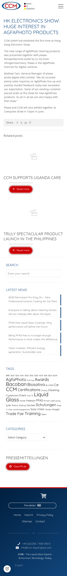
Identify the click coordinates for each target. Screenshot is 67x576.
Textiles (48, 409)
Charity (44, 390)
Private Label (49, 400)
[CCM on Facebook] (36, 496)
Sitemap (27, 521)
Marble (23, 400)
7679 (41, 375)
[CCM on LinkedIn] (23, 496)
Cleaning (53, 390)
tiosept (55, 409)
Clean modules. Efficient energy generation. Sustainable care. (27, 350)
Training (33, 413)
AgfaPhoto (16, 379)
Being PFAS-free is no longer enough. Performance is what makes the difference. (33, 337)
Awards (42, 379)
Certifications (29, 389)
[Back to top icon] (59, 568)
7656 (31, 375)
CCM (11, 389)
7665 (36, 375)
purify (58, 400)
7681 (45, 375)
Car (56, 385)
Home (17, 514)
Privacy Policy (45, 514)
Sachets (31, 405)
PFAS (39, 400)
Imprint (28, 514)
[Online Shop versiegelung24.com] (43, 496)
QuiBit (8, 405)
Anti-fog (30, 380)
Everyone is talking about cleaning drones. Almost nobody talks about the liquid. (33, 312)
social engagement (21, 409)
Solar (34, 409)
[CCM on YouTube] (29, 496)
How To (30, 395)
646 (8, 375)
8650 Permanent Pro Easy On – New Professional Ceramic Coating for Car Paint (33, 299)
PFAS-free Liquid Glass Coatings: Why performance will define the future (30, 324)
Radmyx (22, 405)
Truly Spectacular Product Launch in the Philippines (33, 236)
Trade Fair (15, 413)
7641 (22, 375)
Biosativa (36, 384)
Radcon (15, 405)
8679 (55, 375)
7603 (12, 375)
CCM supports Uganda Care (32, 177)
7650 (26, 375)
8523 (50, 375)
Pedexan (30, 400)
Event (22, 395)
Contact (40, 521)
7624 (17, 375)
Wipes (43, 414)
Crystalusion (12, 395)
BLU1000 (49, 385)
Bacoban (16, 384)
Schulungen (46, 404)
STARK (40, 409)
